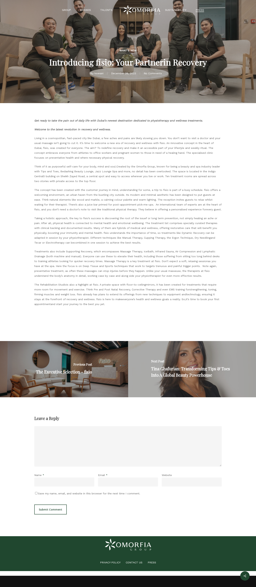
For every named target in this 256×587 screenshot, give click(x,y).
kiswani (98, 73)
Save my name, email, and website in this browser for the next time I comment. (89, 493)
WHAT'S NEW (128, 50)
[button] (110, 562)
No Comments (153, 73)
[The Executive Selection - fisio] (64, 369)
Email (103, 475)
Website (167, 475)
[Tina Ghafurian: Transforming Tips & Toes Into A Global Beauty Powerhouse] (192, 369)
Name (39, 475)
